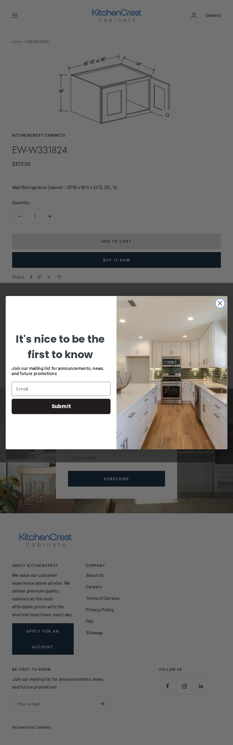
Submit (61, 406)
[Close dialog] (220, 303)
